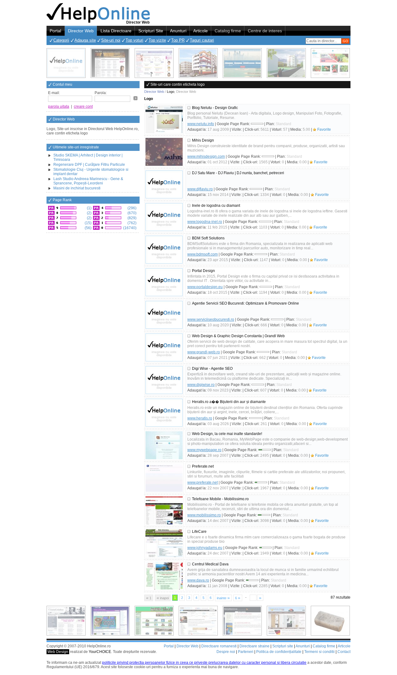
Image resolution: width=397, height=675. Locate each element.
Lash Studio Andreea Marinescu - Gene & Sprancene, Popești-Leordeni (88, 181)
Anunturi (178, 30)
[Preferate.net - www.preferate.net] (164, 478)
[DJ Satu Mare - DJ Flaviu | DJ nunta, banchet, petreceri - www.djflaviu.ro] (164, 184)
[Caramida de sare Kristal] (330, 621)
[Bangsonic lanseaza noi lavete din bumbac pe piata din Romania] (66, 63)
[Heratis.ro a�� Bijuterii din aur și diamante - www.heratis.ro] (164, 412)
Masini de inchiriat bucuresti (76, 188)
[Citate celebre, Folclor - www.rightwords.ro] (110, 63)
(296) (131, 208)
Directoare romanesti (219, 646)
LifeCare (199, 531)
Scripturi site (282, 646)
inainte (223, 597)
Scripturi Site (150, 30)
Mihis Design (203, 140)
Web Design (57, 652)
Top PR (178, 40)
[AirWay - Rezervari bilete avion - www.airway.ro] (242, 63)
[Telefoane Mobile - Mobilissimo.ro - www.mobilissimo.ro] (164, 510)
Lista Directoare (116, 30)
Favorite (324, 129)
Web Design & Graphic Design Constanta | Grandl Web (238, 336)
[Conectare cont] (135, 98)
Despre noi (225, 652)
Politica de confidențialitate (278, 652)
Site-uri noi (110, 40)
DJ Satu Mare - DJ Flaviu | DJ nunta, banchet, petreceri (238, 173)
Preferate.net (203, 466)
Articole (200, 30)
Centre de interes (265, 30)
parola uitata (58, 106)
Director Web (81, 30)
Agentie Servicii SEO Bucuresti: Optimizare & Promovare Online (245, 303)
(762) (131, 223)
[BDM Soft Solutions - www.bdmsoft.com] (164, 249)
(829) (131, 218)
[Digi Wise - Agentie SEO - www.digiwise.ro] (164, 380)
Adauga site (85, 40)
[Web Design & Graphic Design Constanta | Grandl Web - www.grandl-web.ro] (164, 347)
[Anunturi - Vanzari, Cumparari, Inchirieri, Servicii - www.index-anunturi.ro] (198, 621)
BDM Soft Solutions (208, 238)
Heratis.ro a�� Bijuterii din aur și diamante (229, 402)
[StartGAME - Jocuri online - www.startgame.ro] (110, 621)
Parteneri (245, 652)
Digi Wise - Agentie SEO (212, 368)
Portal (55, 30)
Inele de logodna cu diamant (216, 205)
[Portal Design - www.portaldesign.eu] (164, 282)
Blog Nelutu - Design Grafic (215, 108)
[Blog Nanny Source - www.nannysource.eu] (242, 621)
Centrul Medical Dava (210, 564)
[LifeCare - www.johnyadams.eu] (164, 543)
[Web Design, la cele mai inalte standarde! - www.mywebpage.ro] (164, 445)
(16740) (129, 228)
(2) (88, 213)
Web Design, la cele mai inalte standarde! (227, 434)
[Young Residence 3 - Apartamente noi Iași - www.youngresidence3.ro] (286, 63)
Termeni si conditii (319, 652)
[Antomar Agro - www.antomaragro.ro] (330, 63)
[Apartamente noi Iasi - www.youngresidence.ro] (198, 63)
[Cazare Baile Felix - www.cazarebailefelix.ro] (154, 621)
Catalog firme (228, 30)
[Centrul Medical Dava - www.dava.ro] (164, 575)
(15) (87, 223)
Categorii (61, 40)
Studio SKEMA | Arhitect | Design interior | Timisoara (88, 157)
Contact (343, 652)
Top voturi (134, 40)
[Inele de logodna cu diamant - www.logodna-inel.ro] (164, 217)
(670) (131, 213)
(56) (87, 228)
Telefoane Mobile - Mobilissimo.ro (220, 499)
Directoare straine (254, 646)
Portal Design (203, 271)
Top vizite (157, 40)
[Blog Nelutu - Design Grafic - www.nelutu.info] (164, 119)
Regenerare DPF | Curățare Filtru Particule (89, 164)
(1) (88, 208)
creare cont (83, 106)
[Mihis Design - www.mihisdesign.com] (164, 152)
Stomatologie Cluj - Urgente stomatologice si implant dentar (90, 171)
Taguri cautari (202, 40)
